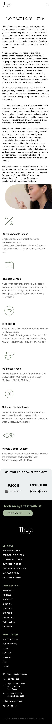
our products (10, 644)
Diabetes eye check (12, 559)
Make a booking (15, 513)
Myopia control (11, 573)
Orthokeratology (12, 577)
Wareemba (8, 626)
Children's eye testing (14, 568)
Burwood (7, 599)
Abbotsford (9, 590)
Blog (5, 648)
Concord (7, 608)
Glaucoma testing (12, 564)
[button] (47, 4)
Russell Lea (9, 622)
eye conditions (10, 639)
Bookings (7, 657)
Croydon (7, 613)
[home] (7, 4)
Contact (7, 653)
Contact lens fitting (13, 555)
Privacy (6, 666)
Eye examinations (11, 550)
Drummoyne (9, 617)
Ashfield (7, 595)
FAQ (4, 662)
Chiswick (7, 604)
